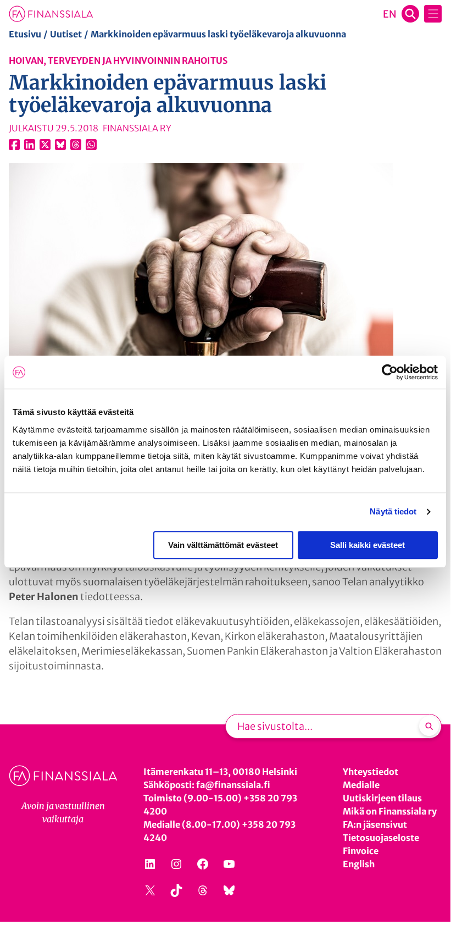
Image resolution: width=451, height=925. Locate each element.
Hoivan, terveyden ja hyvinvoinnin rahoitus (118, 60)
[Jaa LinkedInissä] (29, 144)
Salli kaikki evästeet (367, 545)
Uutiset (66, 34)
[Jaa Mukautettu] (75, 144)
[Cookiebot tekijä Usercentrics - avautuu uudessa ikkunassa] (390, 372)
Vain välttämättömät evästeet (223, 545)
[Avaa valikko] (433, 14)
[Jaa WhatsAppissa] (91, 144)
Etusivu (25, 34)
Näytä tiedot (393, 511)
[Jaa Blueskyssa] (60, 144)
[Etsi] (429, 726)
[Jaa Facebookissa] (14, 144)
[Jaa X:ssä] (45, 144)
